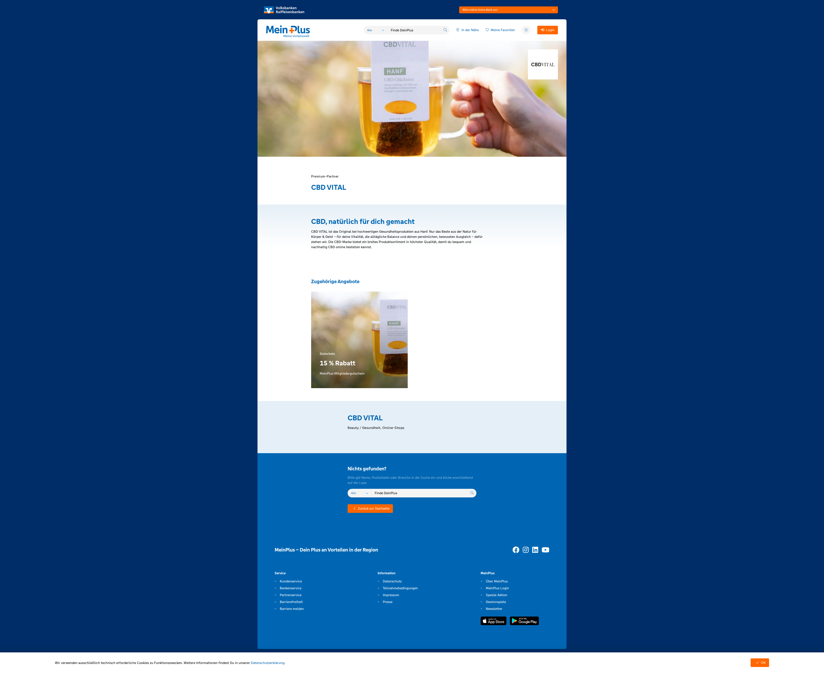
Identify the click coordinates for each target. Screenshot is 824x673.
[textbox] (508, 9)
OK (763, 663)
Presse (387, 602)
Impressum (391, 595)
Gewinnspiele (496, 602)
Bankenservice (290, 588)
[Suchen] (445, 30)
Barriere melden (292, 609)
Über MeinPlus (497, 581)
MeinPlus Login (497, 588)
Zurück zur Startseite (373, 508)
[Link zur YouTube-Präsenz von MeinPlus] (545, 550)
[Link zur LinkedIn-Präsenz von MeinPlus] (535, 550)
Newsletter (494, 609)
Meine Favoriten (503, 30)
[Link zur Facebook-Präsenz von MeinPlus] (515, 550)
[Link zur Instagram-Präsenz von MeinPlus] (526, 550)
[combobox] (508, 9)
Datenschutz (392, 581)
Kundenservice (291, 581)
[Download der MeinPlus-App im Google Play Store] (524, 622)
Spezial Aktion (496, 595)
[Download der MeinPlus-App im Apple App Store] (493, 622)
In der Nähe (470, 30)
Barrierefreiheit (291, 602)
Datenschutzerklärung (267, 663)
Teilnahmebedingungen (400, 588)
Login (550, 30)
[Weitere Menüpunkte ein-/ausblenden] (526, 30)
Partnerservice (290, 595)
